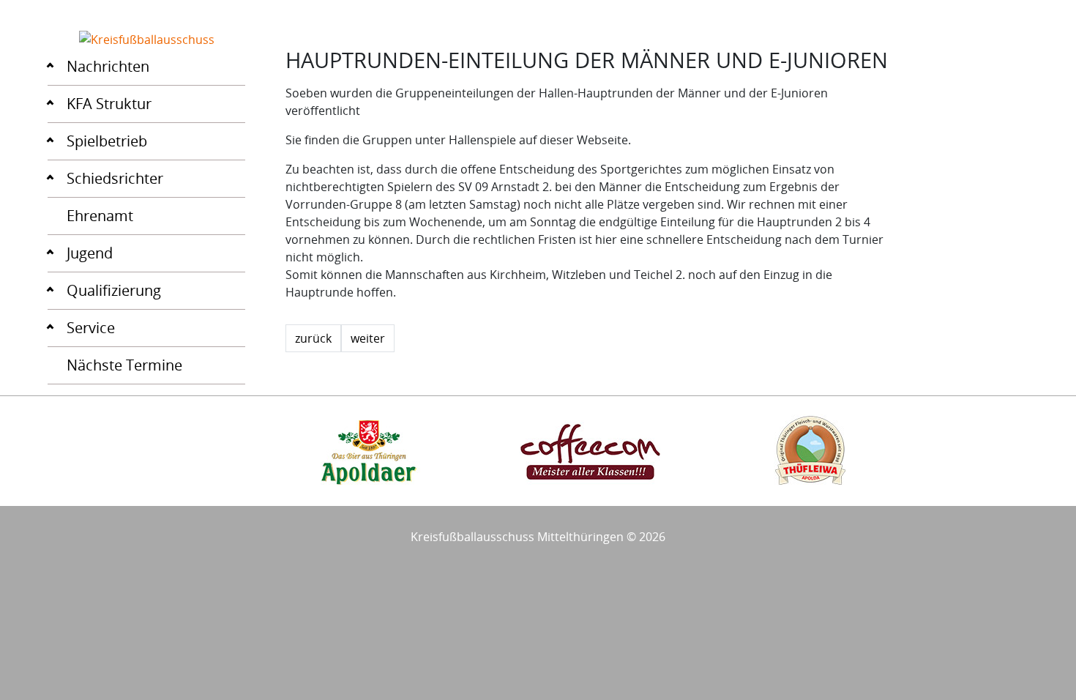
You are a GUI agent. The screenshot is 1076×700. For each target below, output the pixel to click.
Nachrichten (108, 66)
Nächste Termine (124, 365)
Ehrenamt (100, 216)
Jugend (90, 253)
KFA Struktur (109, 103)
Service (91, 328)
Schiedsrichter (115, 178)
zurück (313, 338)
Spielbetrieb (107, 141)
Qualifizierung (114, 290)
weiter (368, 338)
